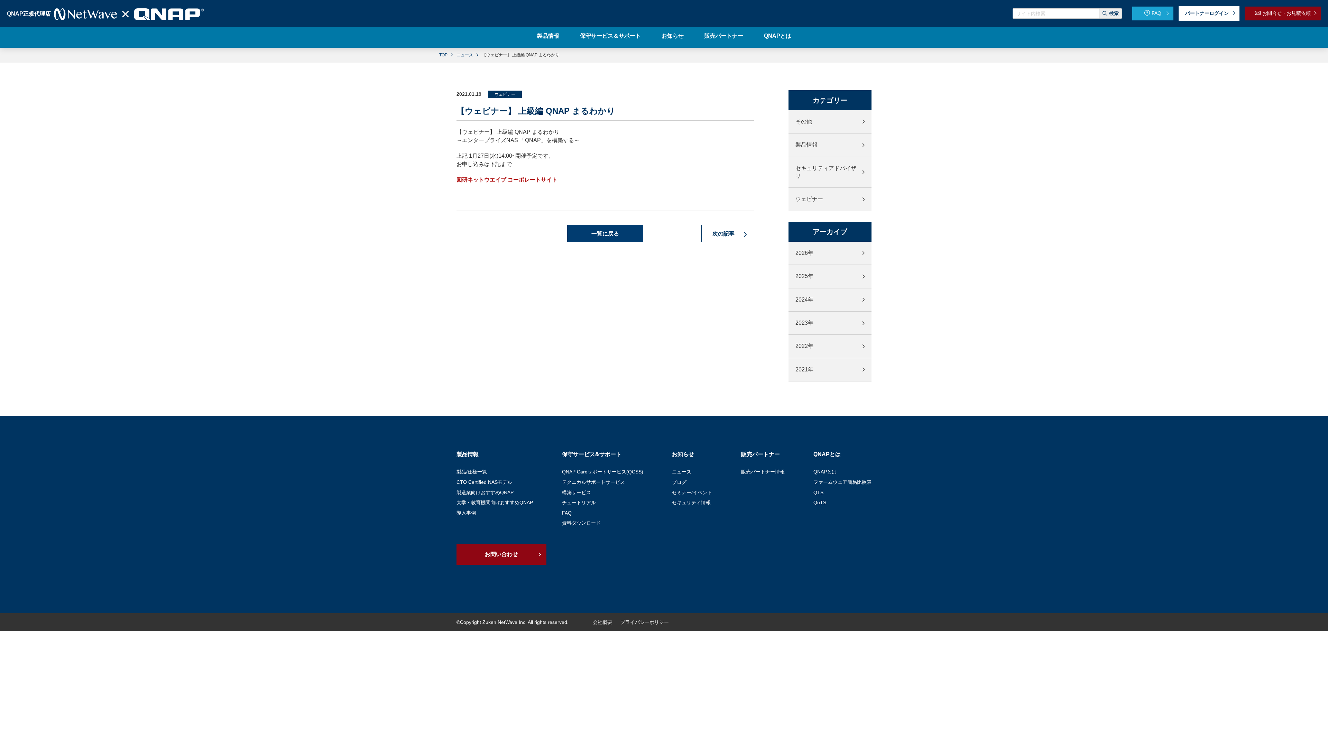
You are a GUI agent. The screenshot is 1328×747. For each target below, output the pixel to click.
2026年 (804, 253)
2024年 (804, 300)
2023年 (804, 323)
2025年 (804, 276)
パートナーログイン (1207, 13)
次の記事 (724, 234)
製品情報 (806, 145)
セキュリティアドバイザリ (825, 172)
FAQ (1156, 13)
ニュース (464, 55)
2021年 (804, 369)
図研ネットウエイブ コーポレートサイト (506, 180)
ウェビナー (809, 199)
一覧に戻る (605, 234)
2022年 (804, 346)
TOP (443, 55)
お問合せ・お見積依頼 (1286, 13)
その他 (803, 121)
